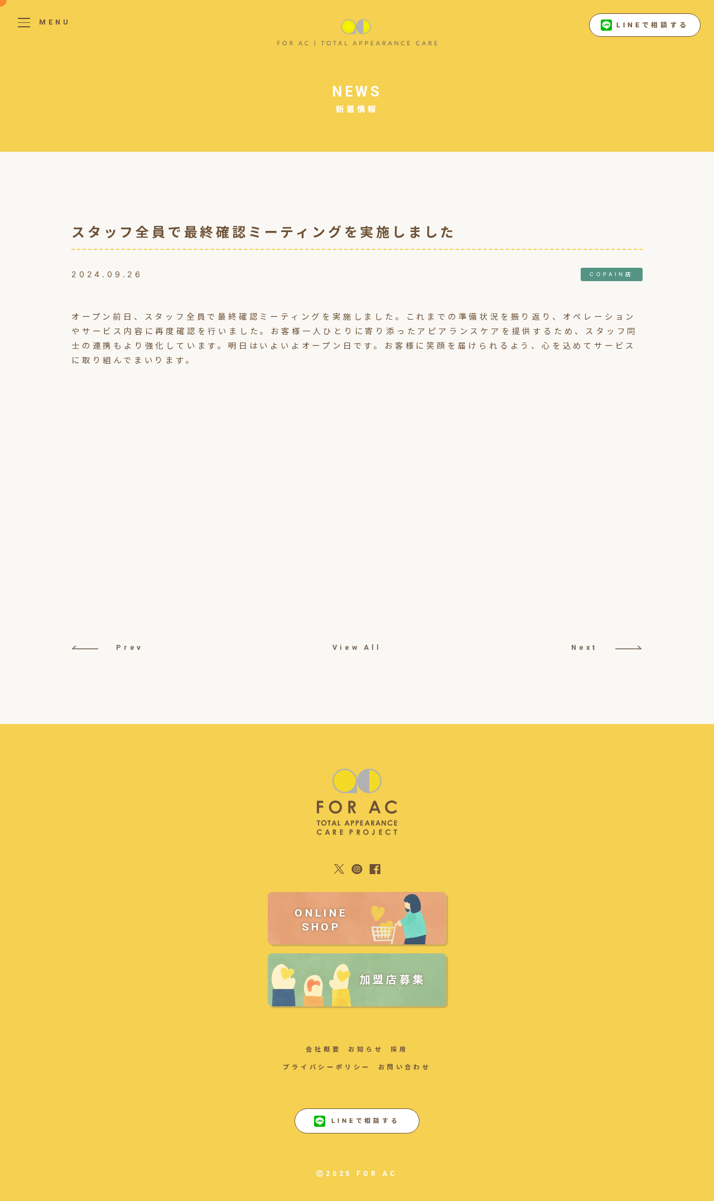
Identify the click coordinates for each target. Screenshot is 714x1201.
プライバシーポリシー (327, 1067)
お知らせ (365, 1049)
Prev (129, 647)
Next (584, 647)
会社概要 (323, 1049)
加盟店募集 (393, 979)
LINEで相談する (652, 25)
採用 (399, 1049)
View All (356, 647)
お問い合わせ (404, 1067)
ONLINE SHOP (321, 919)
